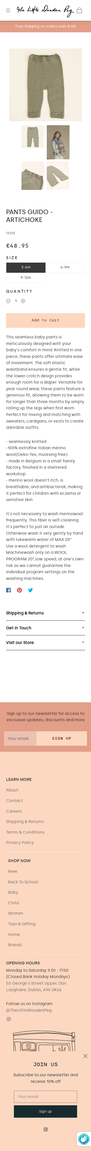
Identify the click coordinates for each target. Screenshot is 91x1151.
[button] (16, 85)
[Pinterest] (19, 590)
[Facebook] (8, 590)
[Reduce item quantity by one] (8, 301)
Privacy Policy (20, 842)
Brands (15, 944)
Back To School (23, 882)
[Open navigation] (11, 10)
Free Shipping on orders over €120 (45, 26)
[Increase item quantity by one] (23, 301)
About (12, 790)
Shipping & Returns (25, 821)
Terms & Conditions (25, 832)
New (12, 871)
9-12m (25, 278)
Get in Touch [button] (18, 627)
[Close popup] (85, 1056)
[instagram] (8, 1018)
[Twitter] (30, 590)
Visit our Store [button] (20, 642)
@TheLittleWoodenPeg (29, 1010)
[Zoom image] (45, 85)
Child (13, 902)
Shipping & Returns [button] (25, 613)
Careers (14, 811)
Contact (14, 800)
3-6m (26, 267)
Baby (13, 892)
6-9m (65, 267)
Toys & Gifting (21, 923)
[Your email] (20, 738)
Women (15, 913)
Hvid (10, 233)
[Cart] (79, 10)
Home (14, 934)
